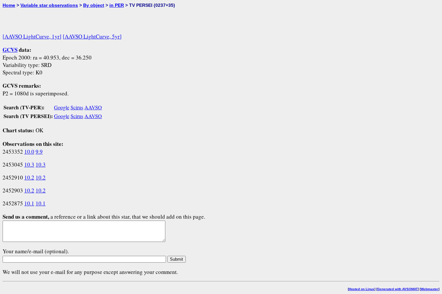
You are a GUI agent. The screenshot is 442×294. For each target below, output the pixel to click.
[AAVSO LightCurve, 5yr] (92, 36)
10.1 (29, 203)
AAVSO (93, 107)
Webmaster (429, 289)
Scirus (77, 107)
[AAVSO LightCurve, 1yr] (32, 36)
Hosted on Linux (361, 289)
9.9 (39, 151)
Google (61, 107)
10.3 (29, 164)
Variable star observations (49, 5)
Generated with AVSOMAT (397, 289)
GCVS (10, 50)
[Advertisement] (78, 17)
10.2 (29, 177)
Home (9, 5)
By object (93, 5)
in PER (116, 5)
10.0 (29, 151)
